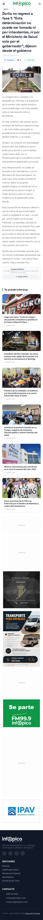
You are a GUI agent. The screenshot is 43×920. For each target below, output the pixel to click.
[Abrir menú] (3, 3)
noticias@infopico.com (16, 898)
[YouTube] (22, 853)
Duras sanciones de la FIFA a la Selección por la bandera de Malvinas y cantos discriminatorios (21, 503)
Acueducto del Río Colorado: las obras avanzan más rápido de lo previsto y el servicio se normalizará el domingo (21, 356)
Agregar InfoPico (23, 276)
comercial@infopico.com (16, 902)
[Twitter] (16, 853)
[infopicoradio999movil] (21, 713)
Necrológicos (8, 877)
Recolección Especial (11, 873)
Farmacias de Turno (11, 881)
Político (6, 9)
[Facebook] (4, 853)
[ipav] (21, 811)
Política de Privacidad (32, 913)
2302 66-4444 (12, 894)
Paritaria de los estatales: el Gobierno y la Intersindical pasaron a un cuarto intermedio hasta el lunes (21, 393)
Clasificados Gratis (10, 870)
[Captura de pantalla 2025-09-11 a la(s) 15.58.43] (21, 590)
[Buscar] (39, 4)
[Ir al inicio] (22, 4)
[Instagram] (10, 853)
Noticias (5, 866)
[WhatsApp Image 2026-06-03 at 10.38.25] (21, 639)
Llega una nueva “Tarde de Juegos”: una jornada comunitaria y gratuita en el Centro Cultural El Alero (20, 319)
